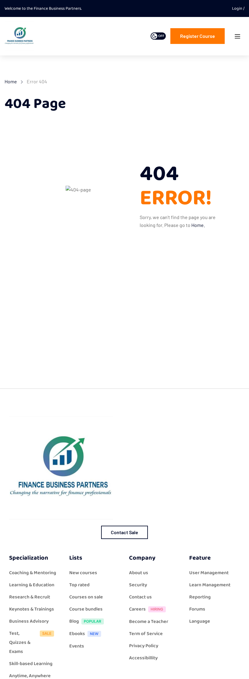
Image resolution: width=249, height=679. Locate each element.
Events (76, 646)
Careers (137, 609)
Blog (74, 621)
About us (138, 573)
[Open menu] (238, 38)
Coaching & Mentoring (32, 573)
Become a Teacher (148, 621)
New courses (83, 573)
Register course (197, 36)
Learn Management (209, 585)
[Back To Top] (237, 668)
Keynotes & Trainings (31, 609)
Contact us (140, 597)
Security (138, 585)
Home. (198, 225)
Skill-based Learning (31, 663)
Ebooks (77, 633)
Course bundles (86, 609)
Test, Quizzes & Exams (19, 642)
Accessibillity (143, 658)
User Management (209, 573)
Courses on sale (86, 597)
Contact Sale (124, 532)
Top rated (79, 585)
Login (237, 8)
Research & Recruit (29, 597)
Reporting (200, 597)
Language (199, 621)
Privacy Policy (143, 646)
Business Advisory (29, 621)
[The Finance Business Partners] (19, 36)
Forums (197, 609)
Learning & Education (31, 585)
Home (11, 81)
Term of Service (146, 633)
